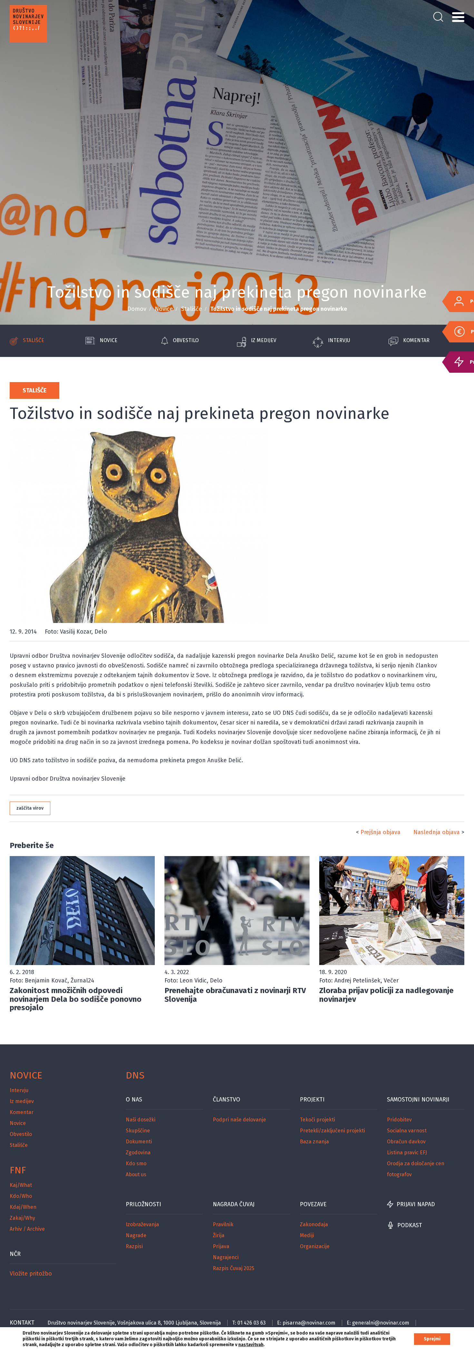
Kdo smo (136, 1163)
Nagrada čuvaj (233, 1204)
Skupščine (138, 1131)
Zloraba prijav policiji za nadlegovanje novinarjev (386, 994)
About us (136, 1174)
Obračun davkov (406, 1142)
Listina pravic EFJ (407, 1152)
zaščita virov (30, 808)
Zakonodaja (314, 1224)
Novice (164, 308)
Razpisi (134, 1246)
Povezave (313, 1204)
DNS (135, 1075)
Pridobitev (399, 1120)
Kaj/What (21, 1185)
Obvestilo (186, 340)
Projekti (312, 1099)
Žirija (218, 1235)
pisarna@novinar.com (308, 1323)
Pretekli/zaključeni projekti (332, 1131)
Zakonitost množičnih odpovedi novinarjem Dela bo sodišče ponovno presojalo (76, 999)
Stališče (191, 308)
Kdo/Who (21, 1196)
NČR (15, 1253)
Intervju (339, 340)
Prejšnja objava (380, 832)
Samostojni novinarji (418, 1099)
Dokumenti (139, 1142)
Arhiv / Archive (27, 1229)
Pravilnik (223, 1224)
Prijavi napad (416, 1204)
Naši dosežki (140, 1120)
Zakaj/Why (22, 1218)
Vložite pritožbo (31, 1273)
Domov (136, 308)
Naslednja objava (436, 832)
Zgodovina (138, 1152)
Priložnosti (143, 1204)
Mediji (307, 1235)
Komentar (416, 340)
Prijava (221, 1246)
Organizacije (315, 1246)
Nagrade (136, 1235)
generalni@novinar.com (380, 1323)
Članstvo (226, 1099)
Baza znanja (314, 1142)
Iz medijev (263, 340)
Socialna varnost (407, 1131)
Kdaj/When (23, 1207)
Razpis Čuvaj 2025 (233, 1268)
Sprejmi (432, 1339)
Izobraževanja (142, 1224)
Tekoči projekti (317, 1120)
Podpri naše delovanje (239, 1120)
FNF (18, 1170)
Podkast (409, 1225)
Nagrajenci (226, 1257)
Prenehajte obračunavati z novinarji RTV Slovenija (235, 994)
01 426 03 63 (251, 1323)
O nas (134, 1099)
